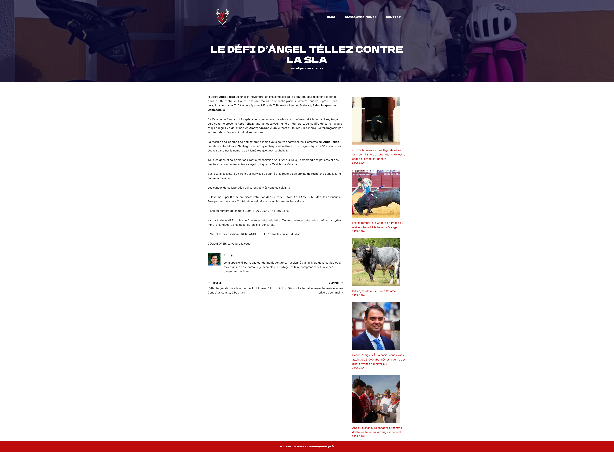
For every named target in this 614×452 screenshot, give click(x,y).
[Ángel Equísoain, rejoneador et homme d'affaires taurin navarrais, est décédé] (379, 399)
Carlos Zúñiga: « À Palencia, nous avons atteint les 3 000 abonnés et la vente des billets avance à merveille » (379, 359)
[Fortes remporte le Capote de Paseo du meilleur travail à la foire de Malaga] (379, 194)
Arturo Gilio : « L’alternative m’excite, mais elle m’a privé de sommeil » (311, 288)
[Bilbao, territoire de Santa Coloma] (379, 262)
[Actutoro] (222, 17)
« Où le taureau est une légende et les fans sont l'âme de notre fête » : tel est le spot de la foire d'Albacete (378, 154)
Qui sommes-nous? (360, 17)
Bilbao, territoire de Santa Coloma (374, 291)
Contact (393, 17)
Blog (331, 17)
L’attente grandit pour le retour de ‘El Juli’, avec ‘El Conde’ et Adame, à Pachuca (239, 288)
